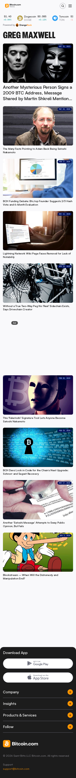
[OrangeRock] (24, 25)
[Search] (63, 6)
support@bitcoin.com (16, 768)
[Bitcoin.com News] (13, 6)
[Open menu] (70, 6)
